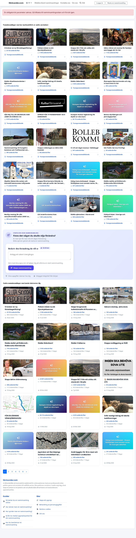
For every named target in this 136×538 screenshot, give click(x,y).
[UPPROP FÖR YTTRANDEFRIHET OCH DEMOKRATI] (51, 110)
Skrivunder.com (16, 3)
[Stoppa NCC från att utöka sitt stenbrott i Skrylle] (84, 44)
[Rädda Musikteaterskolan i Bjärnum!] (18, 77)
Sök (83, 3)
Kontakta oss (65, 3)
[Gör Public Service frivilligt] (117, 142)
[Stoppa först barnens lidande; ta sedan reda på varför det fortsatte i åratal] (51, 177)
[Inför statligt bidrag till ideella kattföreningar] (51, 77)
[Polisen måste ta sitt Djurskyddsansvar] (51, 44)
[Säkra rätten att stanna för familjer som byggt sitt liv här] (117, 44)
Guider (6, 496)
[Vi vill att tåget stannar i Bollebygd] (84, 142)
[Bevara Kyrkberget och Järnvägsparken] (117, 110)
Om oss (75, 3)
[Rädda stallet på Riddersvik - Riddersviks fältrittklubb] (117, 177)
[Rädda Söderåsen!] (84, 76)
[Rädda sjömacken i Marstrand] (84, 209)
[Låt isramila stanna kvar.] (51, 209)
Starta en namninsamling (116, 3)
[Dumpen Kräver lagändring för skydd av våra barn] (84, 110)
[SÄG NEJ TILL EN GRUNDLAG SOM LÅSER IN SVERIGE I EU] (18, 110)
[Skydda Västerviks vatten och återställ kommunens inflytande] (18, 177)
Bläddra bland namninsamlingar (47, 3)
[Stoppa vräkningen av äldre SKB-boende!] (51, 143)
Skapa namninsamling (22, 268)
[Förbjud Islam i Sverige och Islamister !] (117, 210)
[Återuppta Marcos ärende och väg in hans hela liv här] (117, 77)
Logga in (99, 3)
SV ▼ (30, 3)
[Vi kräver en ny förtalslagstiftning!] (18, 43)
